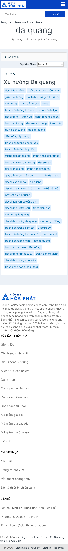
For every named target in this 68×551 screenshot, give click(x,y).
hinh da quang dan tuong (20, 162)
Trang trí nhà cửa (24, 22)
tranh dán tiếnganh (38, 168)
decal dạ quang (14, 168)
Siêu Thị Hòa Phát (53, 547)
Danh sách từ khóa (14, 406)
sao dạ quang (42, 240)
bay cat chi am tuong (17, 194)
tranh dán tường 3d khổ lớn (42, 97)
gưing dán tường (15, 129)
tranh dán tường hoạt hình (20, 149)
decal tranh (11, 116)
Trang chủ (6, 22)
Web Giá (5, 540)
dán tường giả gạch (47, 116)
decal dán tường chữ (17, 207)
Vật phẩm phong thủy (15, 479)
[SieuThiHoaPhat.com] (18, 4)
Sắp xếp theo (28, 64)
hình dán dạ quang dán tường (22, 247)
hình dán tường (14, 123)
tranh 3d (27, 116)
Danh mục (8, 379)
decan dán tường (36, 123)
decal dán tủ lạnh (48, 110)
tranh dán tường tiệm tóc (20, 227)
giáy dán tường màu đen (19, 175)
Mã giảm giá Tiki (12, 415)
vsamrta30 (44, 227)
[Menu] (63, 4)
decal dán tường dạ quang (21, 221)
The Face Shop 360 (41, 537)
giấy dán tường (14, 97)
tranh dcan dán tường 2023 (21, 266)
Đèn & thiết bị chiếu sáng (18, 487)
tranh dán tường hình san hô (21, 234)
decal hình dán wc (16, 181)
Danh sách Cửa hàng (15, 397)
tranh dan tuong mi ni (17, 240)
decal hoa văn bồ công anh (21, 201)
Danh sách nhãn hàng (15, 388)
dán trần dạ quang (49, 175)
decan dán (44, 162)
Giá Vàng (59, 537)
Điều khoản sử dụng (14, 362)
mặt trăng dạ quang (17, 214)
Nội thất (6, 461)
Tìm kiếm (55, 14)
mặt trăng (11, 103)
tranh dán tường (29, 103)
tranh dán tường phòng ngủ (21, 142)
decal (45, 103)
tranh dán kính (41, 207)
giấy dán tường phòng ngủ (44, 90)
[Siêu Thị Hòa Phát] (19, 296)
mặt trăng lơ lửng (50, 221)
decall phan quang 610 (18, 188)
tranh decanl (49, 234)
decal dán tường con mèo (20, 260)
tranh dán (55, 123)
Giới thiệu (7, 344)
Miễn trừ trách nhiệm (15, 371)
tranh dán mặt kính (47, 253)
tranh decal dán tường (46, 155)
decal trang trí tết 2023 (19, 253)
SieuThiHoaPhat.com (28, 547)
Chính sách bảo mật (14, 353)
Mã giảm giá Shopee (15, 432)
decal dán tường (15, 90)
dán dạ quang (36, 129)
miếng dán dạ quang (17, 155)
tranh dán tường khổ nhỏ (19, 110)
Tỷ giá (24, 537)
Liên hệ (6, 441)
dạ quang (35, 181)
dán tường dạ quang (17, 136)
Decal (39, 22)
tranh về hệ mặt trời (47, 188)
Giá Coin (16, 540)
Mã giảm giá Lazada (15, 423)
